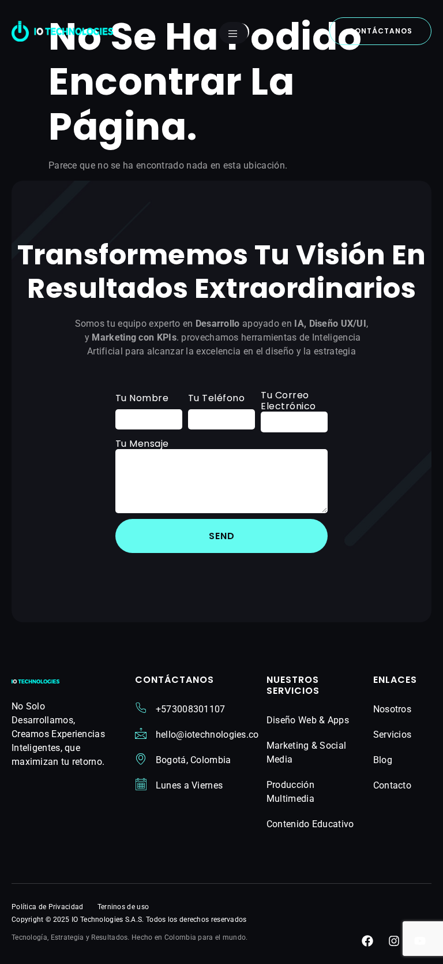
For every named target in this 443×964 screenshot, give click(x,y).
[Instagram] (394, 940)
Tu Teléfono (216, 398)
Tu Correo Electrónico (288, 401)
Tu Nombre (142, 398)
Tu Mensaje (142, 443)
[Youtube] (419, 940)
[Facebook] (367, 940)
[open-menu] (233, 33)
